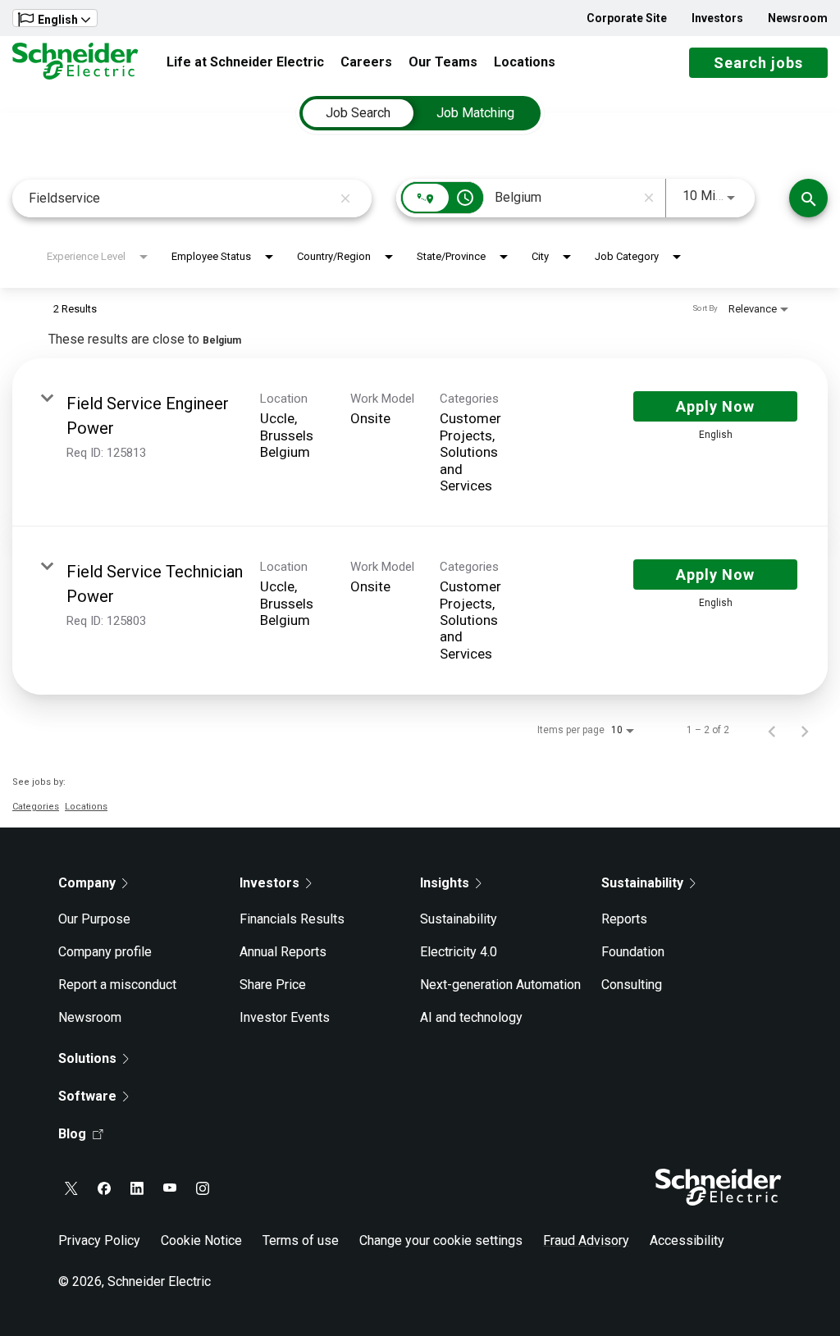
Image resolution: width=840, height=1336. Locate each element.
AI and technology (471, 1017)
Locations (524, 62)
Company (87, 883)
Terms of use (300, 1240)
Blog (72, 1134)
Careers (366, 62)
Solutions (87, 1058)
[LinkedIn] (137, 1188)
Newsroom (798, 18)
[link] (420, 442)
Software (87, 1096)
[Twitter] (71, 1188)
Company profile (105, 952)
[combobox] (180, 198)
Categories (35, 806)
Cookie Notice (201, 1240)
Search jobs (758, 62)
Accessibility (687, 1240)
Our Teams (443, 62)
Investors (717, 18)
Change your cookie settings (441, 1240)
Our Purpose (94, 919)
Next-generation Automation (500, 984)
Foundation (632, 952)
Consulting (631, 984)
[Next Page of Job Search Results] (804, 730)
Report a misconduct (117, 984)
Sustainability (458, 919)
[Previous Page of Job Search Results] (772, 730)
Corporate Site (627, 18)
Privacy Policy (99, 1240)
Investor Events (285, 1017)
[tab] (358, 113)
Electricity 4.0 (458, 952)
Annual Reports (283, 952)
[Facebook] (104, 1188)
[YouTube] (170, 1188)
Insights (444, 883)
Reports (624, 919)
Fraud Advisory (586, 1240)
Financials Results (292, 919)
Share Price (273, 984)
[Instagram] (202, 1188)
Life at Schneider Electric (245, 62)
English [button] (57, 19)
